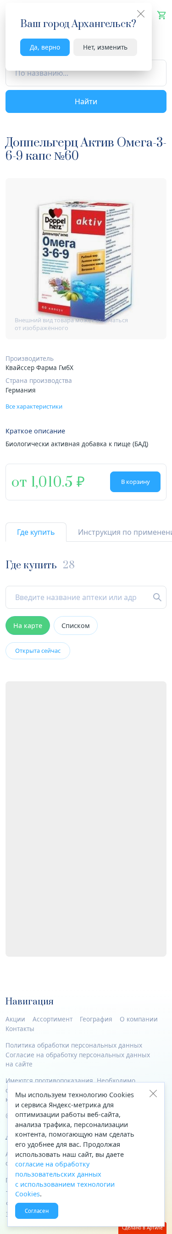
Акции (15, 1019)
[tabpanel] (86, 758)
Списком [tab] (75, 625)
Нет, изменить (105, 47)
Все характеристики (34, 406)
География (96, 1019)
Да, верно (45, 47)
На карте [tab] (27, 625)
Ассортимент (52, 1019)
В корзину (135, 481)
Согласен (37, 1210)
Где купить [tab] (36, 532)
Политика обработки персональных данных (74, 1045)
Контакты (20, 1028)
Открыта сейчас (38, 650)
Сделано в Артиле (142, 1227)
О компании (139, 1019)
